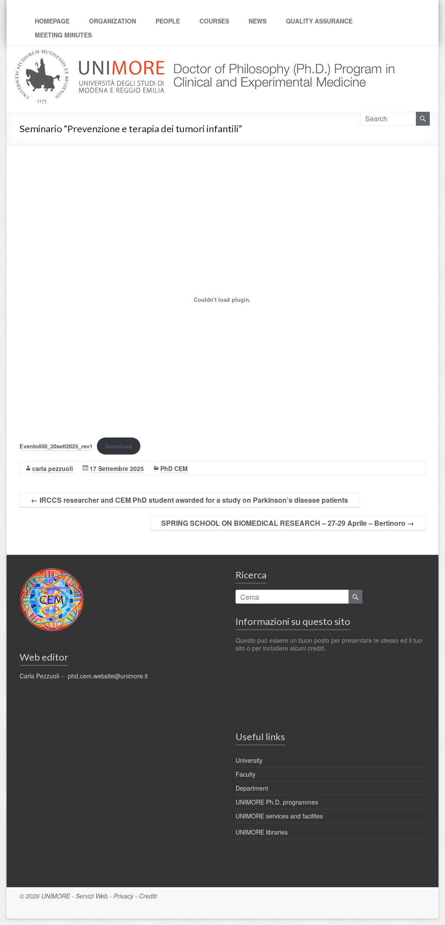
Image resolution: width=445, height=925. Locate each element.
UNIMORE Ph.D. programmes (277, 802)
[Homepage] (281, 55)
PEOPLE (168, 21)
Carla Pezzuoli (39, 675)
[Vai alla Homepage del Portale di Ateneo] (90, 55)
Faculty (246, 774)
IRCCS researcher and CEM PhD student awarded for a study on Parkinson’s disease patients (189, 500)
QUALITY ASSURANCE (319, 21)
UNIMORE (55, 896)
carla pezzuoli (52, 468)
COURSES (214, 21)
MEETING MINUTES (63, 34)
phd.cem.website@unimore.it (108, 675)
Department (252, 788)
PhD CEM (174, 468)
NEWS (257, 21)
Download (118, 446)
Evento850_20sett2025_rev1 (56, 446)
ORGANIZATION (112, 21)
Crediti (148, 896)
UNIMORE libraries (262, 832)
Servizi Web (92, 896)
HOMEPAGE (52, 21)
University (249, 760)
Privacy (123, 896)
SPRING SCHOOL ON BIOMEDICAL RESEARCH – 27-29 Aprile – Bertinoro (287, 523)
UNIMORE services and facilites (279, 815)
